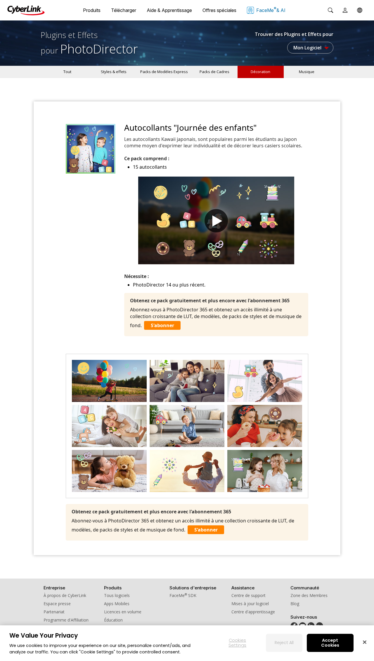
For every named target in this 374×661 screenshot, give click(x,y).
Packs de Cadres (214, 71)
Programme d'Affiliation (66, 620)
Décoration (260, 71)
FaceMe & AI (270, 9)
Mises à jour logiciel (250, 603)
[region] (187, 643)
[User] (345, 10)
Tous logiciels (117, 595)
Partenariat (54, 612)
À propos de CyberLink (65, 595)
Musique (306, 71)
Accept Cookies (330, 642)
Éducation (113, 620)
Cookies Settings (237, 642)
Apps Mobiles (116, 603)
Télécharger (123, 10)
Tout (67, 71)
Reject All (284, 643)
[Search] (330, 10)
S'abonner (162, 325)
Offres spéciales (219, 10)
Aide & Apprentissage (169, 10)
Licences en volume (122, 612)
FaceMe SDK (182, 595)
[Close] (364, 642)
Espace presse (57, 603)
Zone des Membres (309, 595)
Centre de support (248, 595)
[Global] (359, 10)
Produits (92, 10)
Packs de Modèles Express (164, 71)
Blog (294, 603)
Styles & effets (114, 71)
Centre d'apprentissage (253, 612)
